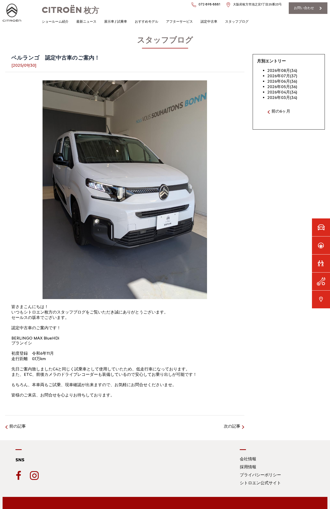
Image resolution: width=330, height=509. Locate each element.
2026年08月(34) (282, 70)
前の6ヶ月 (280, 111)
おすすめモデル (146, 21)
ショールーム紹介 (55, 21)
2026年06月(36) (282, 81)
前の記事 (17, 426)
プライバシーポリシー (260, 474)
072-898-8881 (209, 4)
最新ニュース (86, 21)
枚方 (70, 10)
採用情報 (248, 466)
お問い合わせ (304, 8)
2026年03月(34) (282, 97)
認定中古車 (209, 21)
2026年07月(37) (282, 75)
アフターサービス (179, 21)
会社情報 (248, 458)
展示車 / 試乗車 (115, 21)
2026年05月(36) (282, 86)
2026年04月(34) (282, 92)
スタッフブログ (237, 21)
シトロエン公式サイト (260, 482)
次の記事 (232, 426)
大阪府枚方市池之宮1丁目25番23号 (257, 4)
